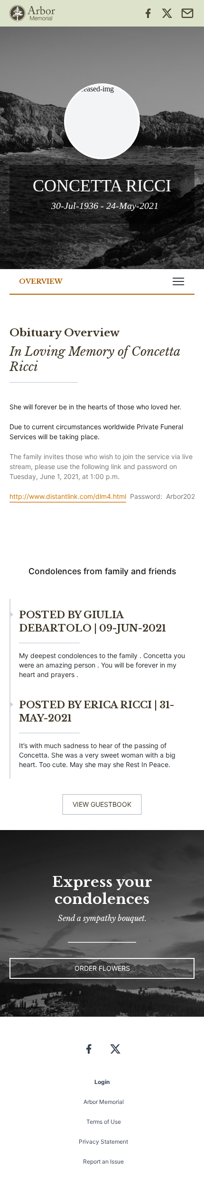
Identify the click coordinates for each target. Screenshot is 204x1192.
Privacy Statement (103, 1141)
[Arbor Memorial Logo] (32, 13)
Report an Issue (103, 1161)
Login (102, 1081)
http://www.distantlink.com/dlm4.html (67, 496)
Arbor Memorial (103, 1101)
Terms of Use (103, 1121)
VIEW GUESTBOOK (102, 804)
